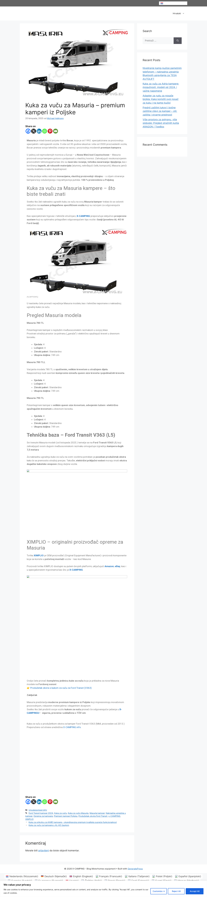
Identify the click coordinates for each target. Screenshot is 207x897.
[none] (173, 3)
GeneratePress (135, 868)
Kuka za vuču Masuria (78, 813)
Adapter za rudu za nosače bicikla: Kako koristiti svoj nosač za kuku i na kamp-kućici (160, 99)
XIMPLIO (39, 555)
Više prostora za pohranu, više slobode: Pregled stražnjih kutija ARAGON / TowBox (161, 123)
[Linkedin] (39, 131)
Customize (158, 891)
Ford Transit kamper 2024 (41, 813)
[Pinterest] (50, 131)
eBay (117, 566)
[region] (103, 889)
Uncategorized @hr (38, 810)
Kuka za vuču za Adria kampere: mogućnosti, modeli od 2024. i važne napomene (161, 87)
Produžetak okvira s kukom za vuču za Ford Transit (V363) (61, 687)
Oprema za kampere (43, 816)
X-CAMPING (83, 216)
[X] (33, 131)
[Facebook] (28, 131)
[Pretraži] (178, 40)
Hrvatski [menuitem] (167, 3)
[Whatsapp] (44, 131)
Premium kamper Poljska (65, 816)
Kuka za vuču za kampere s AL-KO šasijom (49, 825)
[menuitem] (173, 3)
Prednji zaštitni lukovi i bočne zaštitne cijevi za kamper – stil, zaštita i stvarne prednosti (160, 111)
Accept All (194, 891)
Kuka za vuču (60, 813)
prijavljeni (43, 850)
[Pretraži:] (158, 40)
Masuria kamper (97, 813)
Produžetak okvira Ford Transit (92, 816)
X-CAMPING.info (72, 727)
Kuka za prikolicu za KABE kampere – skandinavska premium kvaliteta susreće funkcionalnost (73, 822)
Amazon (109, 566)
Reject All (176, 891)
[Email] (55, 131)
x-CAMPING (114, 816)
